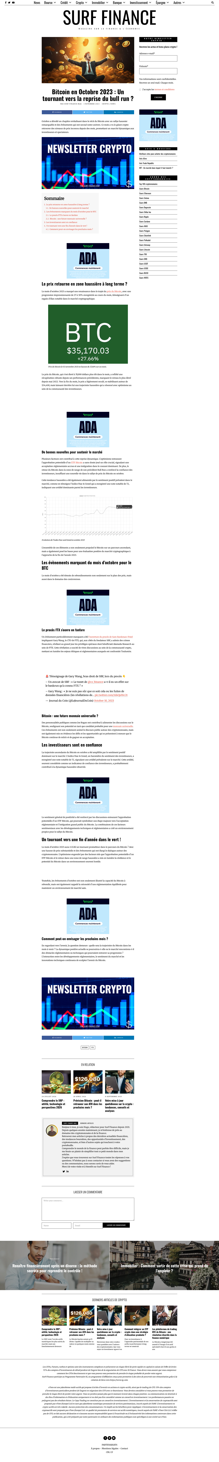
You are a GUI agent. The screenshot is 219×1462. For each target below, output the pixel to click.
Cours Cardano (144, 221)
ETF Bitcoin (77, 462)
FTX (92, 1047)
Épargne (160, 2)
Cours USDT (143, 263)
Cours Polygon (144, 230)
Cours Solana (144, 198)
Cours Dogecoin (145, 207)
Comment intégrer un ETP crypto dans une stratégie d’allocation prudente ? (136, 1331)
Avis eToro (143, 158)
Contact (124, 1448)
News (37, 2)
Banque (117, 2)
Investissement (139, 2)
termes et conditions (165, 89)
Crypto (80, 2)
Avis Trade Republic (146, 163)
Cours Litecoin (144, 249)
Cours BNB (143, 202)
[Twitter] (9, 2)
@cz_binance (95, 681)
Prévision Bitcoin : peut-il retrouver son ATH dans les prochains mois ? (87, 1103)
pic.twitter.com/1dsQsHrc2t (111, 695)
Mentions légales (110, 1448)
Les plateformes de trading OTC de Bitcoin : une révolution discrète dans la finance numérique (164, 1333)
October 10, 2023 (104, 700)
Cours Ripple (144, 216)
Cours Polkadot (145, 240)
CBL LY (109, 1452)
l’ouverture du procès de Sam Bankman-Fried (110, 637)
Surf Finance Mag (73, 104)
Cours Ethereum (145, 193)
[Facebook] (5, 2)
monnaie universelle (123, 726)
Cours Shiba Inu (145, 212)
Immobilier (98, 2)
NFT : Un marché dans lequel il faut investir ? (156, 167)
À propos (95, 1448)
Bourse (48, 2)
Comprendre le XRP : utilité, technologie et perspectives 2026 (53, 1103)
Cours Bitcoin (144, 188)
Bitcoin (85, 1047)
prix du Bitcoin (114, 291)
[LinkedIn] (67, 1171)
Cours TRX (143, 254)
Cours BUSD (143, 273)
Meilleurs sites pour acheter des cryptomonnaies (157, 153)
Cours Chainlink (145, 235)
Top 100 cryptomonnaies (148, 183)
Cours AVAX (143, 226)
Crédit (64, 2)
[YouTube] (13, 2)
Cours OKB (143, 258)
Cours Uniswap (144, 244)
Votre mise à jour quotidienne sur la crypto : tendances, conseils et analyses (119, 1105)
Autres (177, 2)
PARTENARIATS (109, 1445)
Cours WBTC (143, 277)
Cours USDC (143, 268)
